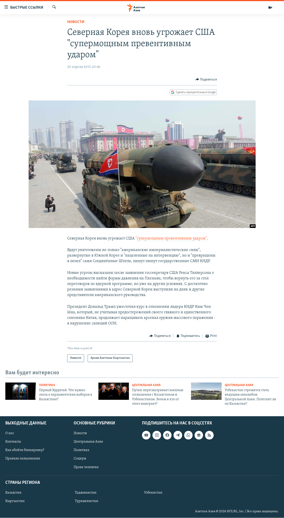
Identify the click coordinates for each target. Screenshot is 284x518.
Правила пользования (22, 459)
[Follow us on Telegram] (178, 435)
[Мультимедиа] (270, 7)
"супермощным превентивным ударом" (171, 239)
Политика (47, 385)
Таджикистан (86, 492)
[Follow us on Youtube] (146, 435)
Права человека (86, 467)
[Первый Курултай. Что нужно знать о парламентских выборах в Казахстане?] (20, 391)
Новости (75, 22)
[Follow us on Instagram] (156, 435)
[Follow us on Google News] (199, 435)
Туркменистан (86, 501)
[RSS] (209, 435)
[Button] (206, 79)
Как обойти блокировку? (24, 450)
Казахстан (13, 492)
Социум (80, 459)
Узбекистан (153, 492)
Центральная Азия (146, 385)
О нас (9, 433)
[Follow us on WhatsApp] (188, 435)
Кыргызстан (15, 501)
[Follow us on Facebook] (167, 435)
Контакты (13, 442)
